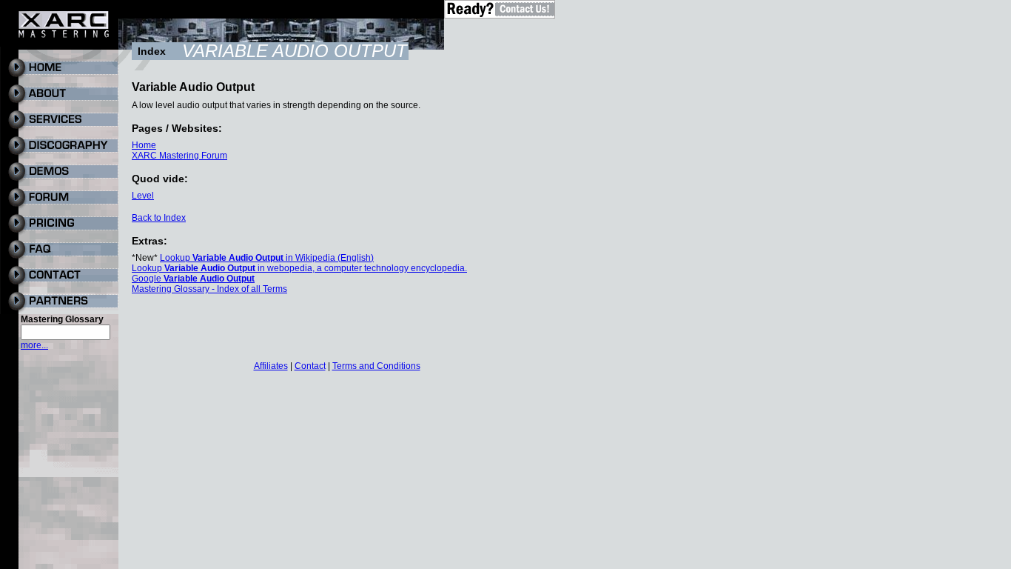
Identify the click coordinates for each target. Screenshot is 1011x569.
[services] (59, 129)
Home (144, 145)
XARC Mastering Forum (179, 155)
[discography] (59, 155)
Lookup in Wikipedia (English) (267, 258)
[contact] (59, 285)
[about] (59, 104)
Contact (310, 366)
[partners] (59, 311)
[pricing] (59, 233)
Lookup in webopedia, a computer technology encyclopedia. (299, 268)
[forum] (59, 207)
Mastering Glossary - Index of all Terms (209, 289)
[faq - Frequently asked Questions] (59, 259)
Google (193, 278)
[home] (59, 78)
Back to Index (159, 218)
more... (34, 345)
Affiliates (271, 366)
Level (143, 195)
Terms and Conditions (376, 366)
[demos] (59, 181)
